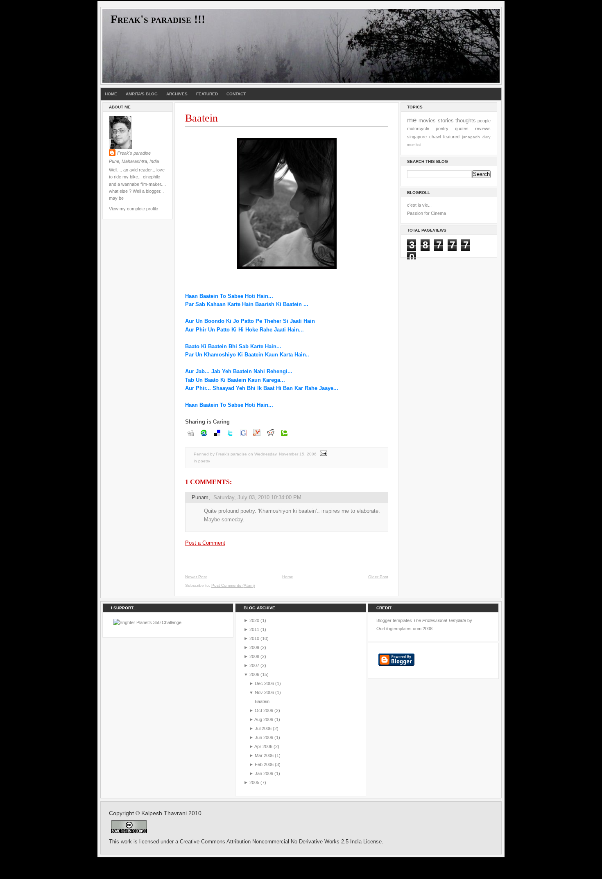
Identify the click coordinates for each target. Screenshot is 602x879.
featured (451, 136)
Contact (236, 94)
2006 (254, 674)
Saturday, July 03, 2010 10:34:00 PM (257, 497)
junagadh (471, 137)
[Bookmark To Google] (243, 437)
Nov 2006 (264, 692)
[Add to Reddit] (271, 437)
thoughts (465, 120)
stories (446, 120)
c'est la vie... (419, 205)
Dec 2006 (264, 683)
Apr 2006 (263, 746)
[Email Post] (322, 454)
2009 (254, 647)
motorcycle (418, 128)
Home (111, 94)
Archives (177, 94)
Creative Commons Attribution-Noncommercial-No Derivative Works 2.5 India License (281, 842)
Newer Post (196, 577)
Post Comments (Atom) (233, 585)
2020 (254, 620)
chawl (435, 136)
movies (427, 120)
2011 (254, 629)
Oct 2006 (264, 710)
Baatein (201, 118)
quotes (461, 128)
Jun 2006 (264, 737)
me (411, 120)
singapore (417, 136)
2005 (254, 782)
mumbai (414, 145)
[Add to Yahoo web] (257, 437)
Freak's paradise (134, 153)
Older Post (378, 577)
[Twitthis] (230, 437)
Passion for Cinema (426, 213)
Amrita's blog (142, 94)
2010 (254, 638)
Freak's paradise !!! (158, 19)
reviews (483, 128)
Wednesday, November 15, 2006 (285, 454)
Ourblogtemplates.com (398, 628)
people (484, 120)
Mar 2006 (264, 755)
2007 (254, 665)
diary (486, 137)
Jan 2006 (264, 773)
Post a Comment (205, 543)
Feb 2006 (264, 764)
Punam (200, 497)
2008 (254, 656)
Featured (207, 94)
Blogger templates (394, 620)
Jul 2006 (263, 728)
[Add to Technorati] (284, 437)
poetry (204, 461)
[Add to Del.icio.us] (217, 437)
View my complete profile (133, 208)
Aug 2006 (263, 719)
